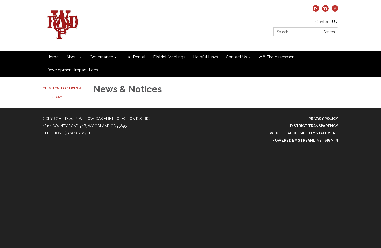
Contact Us (326, 21)
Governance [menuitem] (101, 56)
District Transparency (314, 126)
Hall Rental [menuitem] (134, 56)
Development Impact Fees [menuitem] (72, 69)
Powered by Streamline (297, 140)
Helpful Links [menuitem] (205, 56)
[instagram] (316, 10)
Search (329, 32)
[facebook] (335, 10)
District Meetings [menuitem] (169, 56)
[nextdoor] (325, 10)
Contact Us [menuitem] (236, 56)
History (55, 97)
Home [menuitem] (53, 56)
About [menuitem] (72, 56)
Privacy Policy (323, 118)
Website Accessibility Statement (304, 133)
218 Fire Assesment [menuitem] (277, 56)
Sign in (331, 140)
